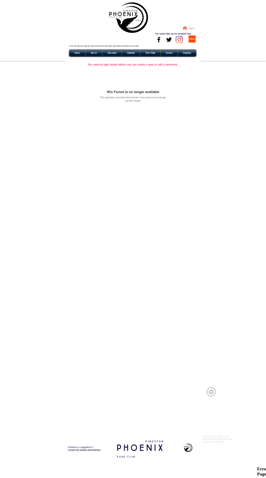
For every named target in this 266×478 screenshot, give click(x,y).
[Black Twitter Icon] (169, 39)
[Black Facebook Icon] (158, 39)
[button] (187, 53)
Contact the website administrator (84, 450)
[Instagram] (179, 39)
